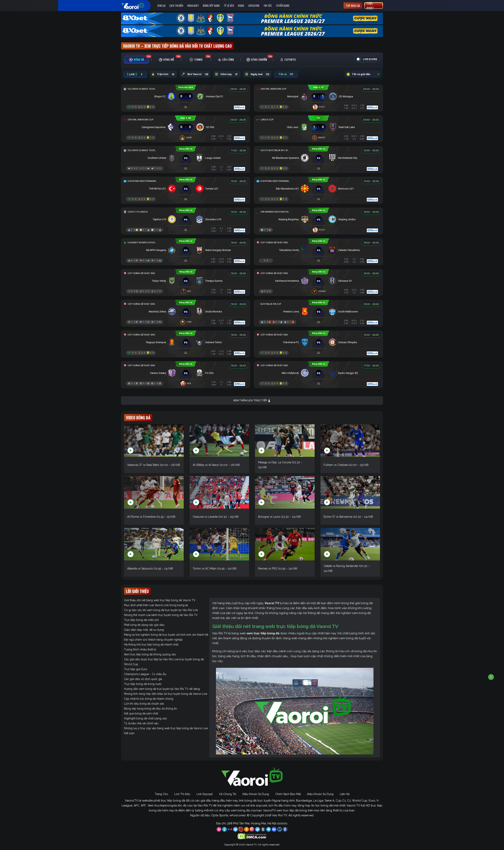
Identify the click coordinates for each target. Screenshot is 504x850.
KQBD (241, 5)
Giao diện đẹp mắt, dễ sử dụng (144, 629)
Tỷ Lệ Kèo (229, 5)
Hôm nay (229, 74)
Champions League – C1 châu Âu (145, 674)
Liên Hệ (344, 794)
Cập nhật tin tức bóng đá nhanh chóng (148, 698)
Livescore (253, 5)
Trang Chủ (161, 794)
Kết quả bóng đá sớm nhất (141, 713)
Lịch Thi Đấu (176, 5)
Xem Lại (161, 5)
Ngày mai (260, 74)
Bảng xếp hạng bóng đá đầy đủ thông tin (150, 708)
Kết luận (129, 733)
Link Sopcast (204, 794)
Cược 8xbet (370, 5)
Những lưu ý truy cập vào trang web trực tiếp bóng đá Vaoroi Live (166, 728)
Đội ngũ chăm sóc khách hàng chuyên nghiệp (153, 639)
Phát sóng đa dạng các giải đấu (144, 624)
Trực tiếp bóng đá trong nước (143, 684)
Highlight (193, 5)
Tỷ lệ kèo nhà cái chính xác (141, 723)
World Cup (131, 664)
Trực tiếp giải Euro (135, 669)
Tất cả (286, 74)
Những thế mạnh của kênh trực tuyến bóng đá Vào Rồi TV (161, 615)
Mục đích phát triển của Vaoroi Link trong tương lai (156, 605)
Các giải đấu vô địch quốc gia (143, 679)
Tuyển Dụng (282, 5)
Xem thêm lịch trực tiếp (250, 400)
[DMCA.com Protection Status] (252, 836)
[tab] (136, 59)
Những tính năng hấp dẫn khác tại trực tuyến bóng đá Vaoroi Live (165, 693)
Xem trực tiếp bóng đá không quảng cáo (150, 654)
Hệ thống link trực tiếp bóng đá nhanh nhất (151, 644)
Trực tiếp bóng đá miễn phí (141, 619)
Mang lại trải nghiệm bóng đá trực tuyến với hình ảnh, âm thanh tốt (166, 634)
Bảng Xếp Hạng (211, 5)
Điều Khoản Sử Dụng (256, 794)
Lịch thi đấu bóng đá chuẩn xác (144, 703)
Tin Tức (267, 5)
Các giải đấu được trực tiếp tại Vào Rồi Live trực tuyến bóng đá (164, 659)
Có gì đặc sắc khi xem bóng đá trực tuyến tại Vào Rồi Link (161, 610)
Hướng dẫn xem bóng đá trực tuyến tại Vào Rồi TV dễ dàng (162, 688)
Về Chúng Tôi (227, 794)
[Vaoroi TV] (137, 5)
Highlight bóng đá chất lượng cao (145, 718)
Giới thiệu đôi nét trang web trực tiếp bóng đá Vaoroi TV (159, 600)
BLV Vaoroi (197, 74)
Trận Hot (165, 74)
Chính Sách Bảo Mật (288, 794)
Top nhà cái (353, 5)
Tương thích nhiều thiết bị (140, 649)
